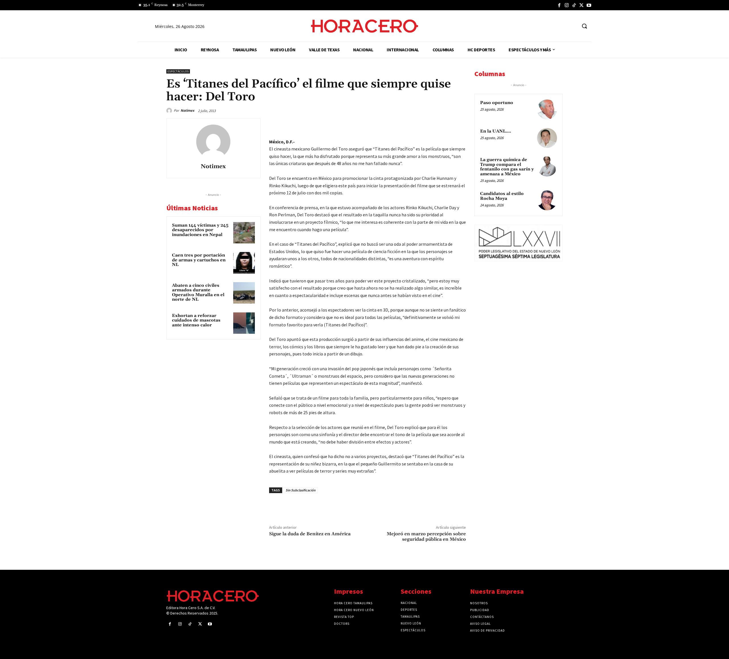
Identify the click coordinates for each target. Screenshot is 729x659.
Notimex (187, 110)
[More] (460, 124)
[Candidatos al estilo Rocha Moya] (547, 200)
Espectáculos (178, 71)
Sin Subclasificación (301, 490)
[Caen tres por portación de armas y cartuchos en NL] (244, 263)
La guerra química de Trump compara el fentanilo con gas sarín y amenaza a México (507, 167)
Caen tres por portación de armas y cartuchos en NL (199, 260)
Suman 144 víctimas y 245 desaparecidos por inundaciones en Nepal (200, 230)
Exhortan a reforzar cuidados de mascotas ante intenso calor (196, 320)
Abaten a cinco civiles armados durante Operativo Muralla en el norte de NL (198, 292)
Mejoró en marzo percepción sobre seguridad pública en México (426, 536)
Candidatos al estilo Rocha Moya (502, 196)
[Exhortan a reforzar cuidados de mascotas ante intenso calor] (244, 323)
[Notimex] (170, 110)
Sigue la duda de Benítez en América (310, 534)
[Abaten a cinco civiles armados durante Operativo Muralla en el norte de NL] (244, 293)
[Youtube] (589, 5)
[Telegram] (433, 124)
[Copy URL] (446, 124)
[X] (581, 5)
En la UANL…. (495, 131)
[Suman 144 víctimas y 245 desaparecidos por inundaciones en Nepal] (244, 233)
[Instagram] (566, 5)
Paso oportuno (496, 102)
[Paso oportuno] (547, 109)
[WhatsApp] (420, 124)
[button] (584, 26)
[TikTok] (574, 5)
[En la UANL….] (547, 138)
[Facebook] (559, 5)
